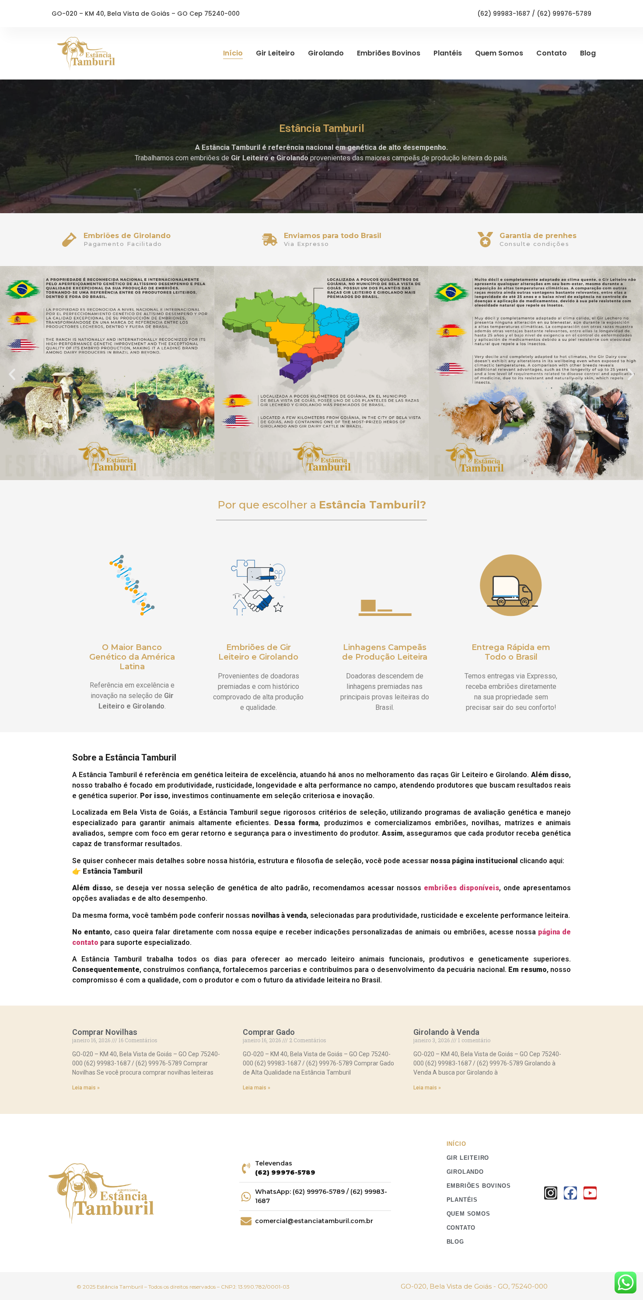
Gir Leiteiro (275, 53)
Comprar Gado (269, 1032)
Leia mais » (86, 1088)
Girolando (326, 53)
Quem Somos (499, 53)
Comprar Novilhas (104, 1032)
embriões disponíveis (461, 888)
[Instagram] (550, 1193)
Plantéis (447, 53)
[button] (12, 374)
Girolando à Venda (446, 1032)
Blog (588, 53)
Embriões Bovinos (388, 53)
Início (233, 53)
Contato (551, 53)
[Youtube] (590, 1193)
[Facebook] (570, 1193)
